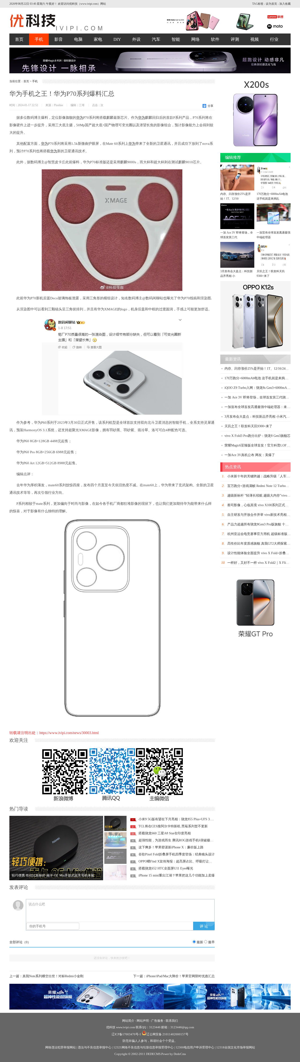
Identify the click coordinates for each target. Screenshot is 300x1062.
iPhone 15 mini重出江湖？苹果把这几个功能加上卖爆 (177, 875)
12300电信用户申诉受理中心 (195, 1047)
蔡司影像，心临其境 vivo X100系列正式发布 (259, 505)
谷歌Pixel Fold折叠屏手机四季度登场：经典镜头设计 (177, 854)
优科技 (110, 1027)
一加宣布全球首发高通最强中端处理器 (273, 235)
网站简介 (128, 1020)
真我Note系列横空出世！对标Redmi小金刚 (52, 976)
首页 (19, 39)
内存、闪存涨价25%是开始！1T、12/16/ (235, 196)
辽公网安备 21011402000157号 (167, 1034)
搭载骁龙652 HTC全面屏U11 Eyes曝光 (166, 868)
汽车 (156, 39)
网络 (195, 39)
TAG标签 (257, 3)
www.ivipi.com (126, 1027)
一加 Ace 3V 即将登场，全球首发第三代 (236, 235)
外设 (136, 39)
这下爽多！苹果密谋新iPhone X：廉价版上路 (171, 847)
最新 (200, 942)
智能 (176, 39)
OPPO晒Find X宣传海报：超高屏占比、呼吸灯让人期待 (179, 861)
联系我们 (172, 1020)
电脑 (78, 39)
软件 (215, 39)
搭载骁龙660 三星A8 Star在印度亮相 (165, 833)
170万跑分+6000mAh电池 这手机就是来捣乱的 (258, 378)
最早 (211, 942)
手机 (39, 39)
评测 (235, 39)
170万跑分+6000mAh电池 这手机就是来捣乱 (272, 196)
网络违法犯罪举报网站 (60, 1047)
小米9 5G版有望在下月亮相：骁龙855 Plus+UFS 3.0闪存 (179, 819)
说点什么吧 (37, 904)
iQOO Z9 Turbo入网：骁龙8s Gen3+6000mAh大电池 (261, 388)
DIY (117, 39)
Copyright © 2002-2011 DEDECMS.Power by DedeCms (150, 1054)
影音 (58, 39)
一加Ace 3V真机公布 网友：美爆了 (250, 455)
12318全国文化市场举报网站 (235, 1047)
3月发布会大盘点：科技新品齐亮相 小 (236, 274)
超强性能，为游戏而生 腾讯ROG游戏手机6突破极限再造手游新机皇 (187, 840)
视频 (254, 39)
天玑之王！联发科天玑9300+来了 (271, 274)
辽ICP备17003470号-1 (126, 1034)
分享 (210, 106)
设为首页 (271, 3)
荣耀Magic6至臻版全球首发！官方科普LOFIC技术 (260, 445)
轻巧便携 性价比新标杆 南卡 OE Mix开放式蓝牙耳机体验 (53, 875)
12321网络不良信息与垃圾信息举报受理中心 (143, 1047)
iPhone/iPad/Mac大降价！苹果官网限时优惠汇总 (180, 976)
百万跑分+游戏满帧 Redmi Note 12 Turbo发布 (259, 486)
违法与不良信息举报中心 (94, 1047)
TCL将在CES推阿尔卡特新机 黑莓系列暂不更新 (173, 826)
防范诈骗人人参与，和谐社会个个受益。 (150, 1041)
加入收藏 (285, 3)
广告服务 (157, 1020)
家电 (98, 39)
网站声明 (143, 1020)
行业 (274, 39)
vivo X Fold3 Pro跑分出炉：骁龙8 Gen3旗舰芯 (257, 436)
